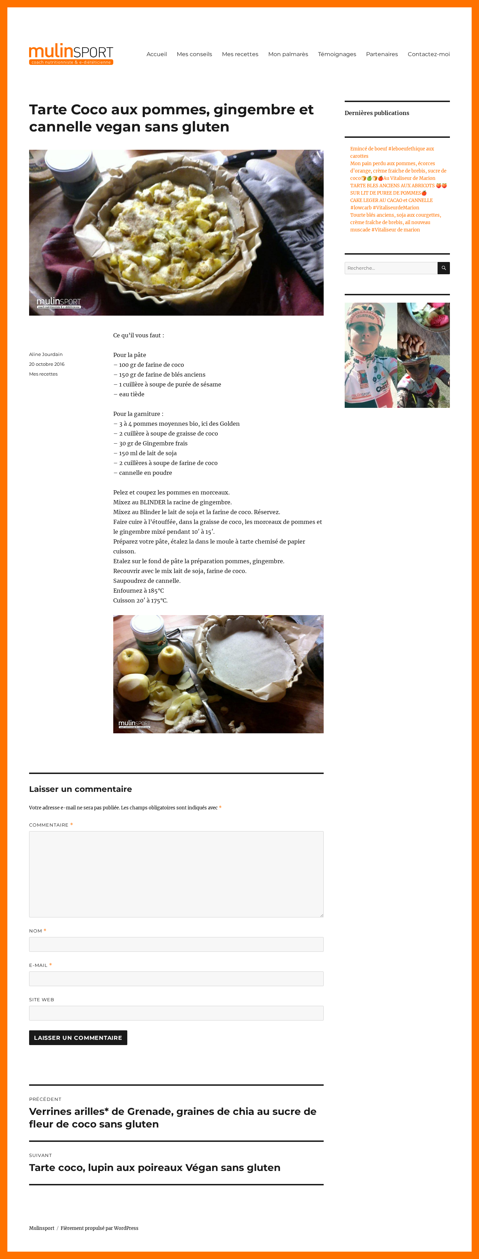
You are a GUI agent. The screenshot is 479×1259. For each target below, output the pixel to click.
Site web (41, 999)
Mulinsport (41, 1228)
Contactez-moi (429, 54)
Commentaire (51, 825)
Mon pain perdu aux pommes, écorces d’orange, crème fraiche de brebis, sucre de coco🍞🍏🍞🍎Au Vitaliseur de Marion (398, 171)
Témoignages (337, 54)
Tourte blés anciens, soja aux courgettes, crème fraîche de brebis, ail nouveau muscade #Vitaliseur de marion (395, 222)
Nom (38, 931)
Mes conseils (194, 54)
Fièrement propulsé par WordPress (100, 1228)
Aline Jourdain (46, 354)
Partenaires (382, 54)
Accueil (157, 54)
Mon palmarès (288, 54)
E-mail (40, 965)
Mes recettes (240, 54)
